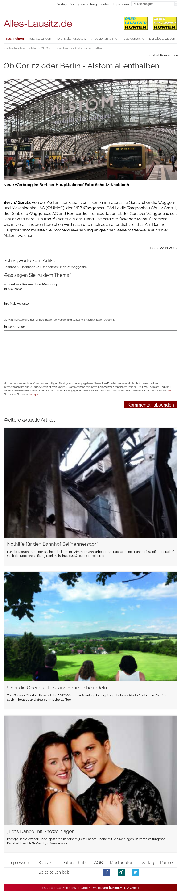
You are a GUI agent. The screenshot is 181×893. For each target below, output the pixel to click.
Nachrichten (29, 48)
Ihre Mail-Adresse (16, 303)
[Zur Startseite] (61, 21)
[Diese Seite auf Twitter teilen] (135, 872)
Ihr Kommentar (14, 327)
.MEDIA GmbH (124, 887)
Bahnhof (10, 267)
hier (169, 390)
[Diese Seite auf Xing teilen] (121, 872)
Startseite (10, 48)
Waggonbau (80, 267)
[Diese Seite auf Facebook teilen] (107, 872)
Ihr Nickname (13, 289)
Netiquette (35, 394)
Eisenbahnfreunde (53, 267)
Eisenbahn (27, 267)
